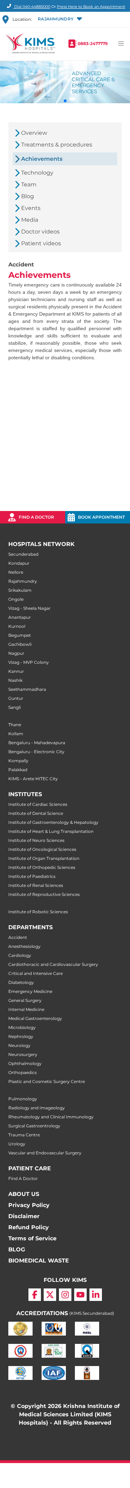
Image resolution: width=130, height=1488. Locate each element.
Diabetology (21, 982)
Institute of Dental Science (35, 813)
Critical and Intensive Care (35, 973)
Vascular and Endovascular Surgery (44, 1152)
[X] (50, 1294)
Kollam (15, 733)
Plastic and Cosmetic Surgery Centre (46, 1081)
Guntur (15, 698)
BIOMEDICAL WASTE (38, 1260)
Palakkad (17, 769)
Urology (16, 1143)
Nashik (15, 680)
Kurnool (16, 626)
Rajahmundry (22, 581)
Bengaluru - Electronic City (36, 751)
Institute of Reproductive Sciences (44, 894)
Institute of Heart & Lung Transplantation (51, 831)
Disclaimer (24, 1216)
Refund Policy (28, 1227)
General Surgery (25, 1000)
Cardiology (19, 955)
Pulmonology (22, 1098)
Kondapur (18, 563)
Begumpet (19, 635)
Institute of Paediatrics (31, 876)
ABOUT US (23, 1194)
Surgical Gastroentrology (34, 1125)
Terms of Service (32, 1238)
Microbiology (22, 1027)
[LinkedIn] (95, 1294)
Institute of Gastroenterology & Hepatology (53, 822)
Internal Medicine (26, 1009)
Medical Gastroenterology (35, 1018)
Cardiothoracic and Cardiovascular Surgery (53, 964)
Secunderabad (23, 554)
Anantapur (19, 617)
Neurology (19, 1045)
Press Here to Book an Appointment (91, 6)
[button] (59, 19)
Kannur (16, 671)
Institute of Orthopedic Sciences (41, 867)
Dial (31, 6)
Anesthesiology (24, 946)
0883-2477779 (93, 43)
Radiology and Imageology (36, 1107)
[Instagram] (65, 1294)
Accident (17, 937)
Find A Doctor (23, 1178)
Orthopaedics (22, 1072)
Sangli (14, 707)
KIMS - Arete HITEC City (33, 778)
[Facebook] (34, 1294)
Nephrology (20, 1036)
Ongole (16, 599)
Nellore (15, 572)
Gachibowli (20, 644)
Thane (14, 724)
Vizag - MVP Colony (28, 662)
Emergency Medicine (30, 991)
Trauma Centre (24, 1134)
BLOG (16, 1249)
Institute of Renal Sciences (35, 885)
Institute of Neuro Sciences (36, 840)
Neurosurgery (22, 1054)
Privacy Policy (29, 1205)
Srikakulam (20, 590)
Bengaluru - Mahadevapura (36, 742)
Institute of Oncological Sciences (42, 849)
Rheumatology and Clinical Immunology (51, 1116)
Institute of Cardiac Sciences (37, 804)
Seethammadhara (27, 689)
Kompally (18, 760)
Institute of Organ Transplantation (43, 858)
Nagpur (16, 653)
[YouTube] (80, 1294)
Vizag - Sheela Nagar (29, 608)
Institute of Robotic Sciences (38, 911)
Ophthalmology (25, 1063)
